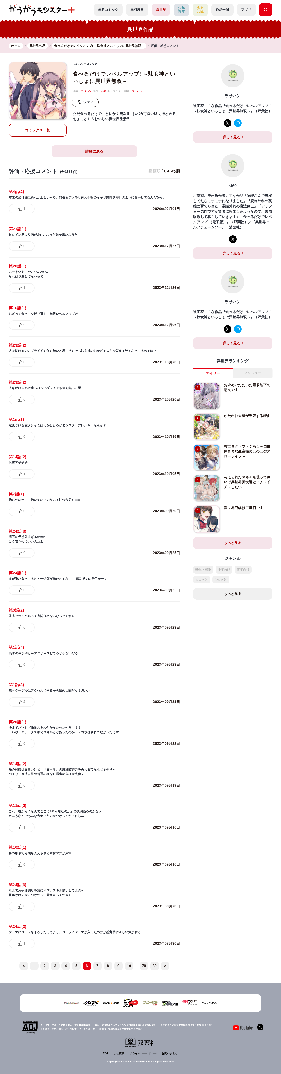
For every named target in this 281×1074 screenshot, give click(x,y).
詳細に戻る (94, 151)
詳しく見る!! (233, 137)
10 (129, 966)
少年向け (224, 569)
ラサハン (86, 91)
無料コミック (108, 9)
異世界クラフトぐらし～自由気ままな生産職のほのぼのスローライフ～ (247, 451)
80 (155, 966)
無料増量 (137, 9)
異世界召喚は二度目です (243, 508)
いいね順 (172, 171)
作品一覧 (222, 9)
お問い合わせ (170, 1053)
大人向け (201, 579)
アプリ (246, 9)
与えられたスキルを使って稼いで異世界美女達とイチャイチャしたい (247, 482)
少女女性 (200, 9)
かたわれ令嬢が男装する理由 (247, 416)
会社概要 (119, 1053)
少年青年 (181, 9)
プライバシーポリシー (143, 1053)
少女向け (220, 579)
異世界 (161, 9)
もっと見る (233, 543)
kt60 (103, 91)
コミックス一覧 (37, 130)
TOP (105, 1053)
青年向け (243, 569)
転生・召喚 (203, 569)
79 (144, 966)
